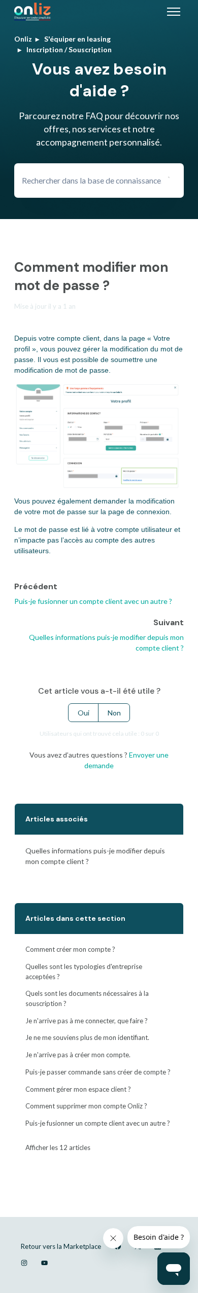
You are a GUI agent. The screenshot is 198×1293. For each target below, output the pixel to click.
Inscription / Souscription (69, 49)
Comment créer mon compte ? (70, 949)
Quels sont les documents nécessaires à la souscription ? (87, 998)
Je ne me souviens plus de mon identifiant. (87, 1037)
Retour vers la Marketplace (61, 1246)
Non (114, 712)
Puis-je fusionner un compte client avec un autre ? (93, 601)
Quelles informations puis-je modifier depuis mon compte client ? (95, 856)
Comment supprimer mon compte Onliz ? (86, 1106)
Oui (83, 712)
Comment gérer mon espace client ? (78, 1089)
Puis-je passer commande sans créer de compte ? (98, 1072)
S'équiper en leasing (77, 38)
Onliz (23, 38)
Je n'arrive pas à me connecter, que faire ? (86, 1021)
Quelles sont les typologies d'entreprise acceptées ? (83, 971)
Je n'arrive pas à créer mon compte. (77, 1055)
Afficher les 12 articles (57, 1147)
